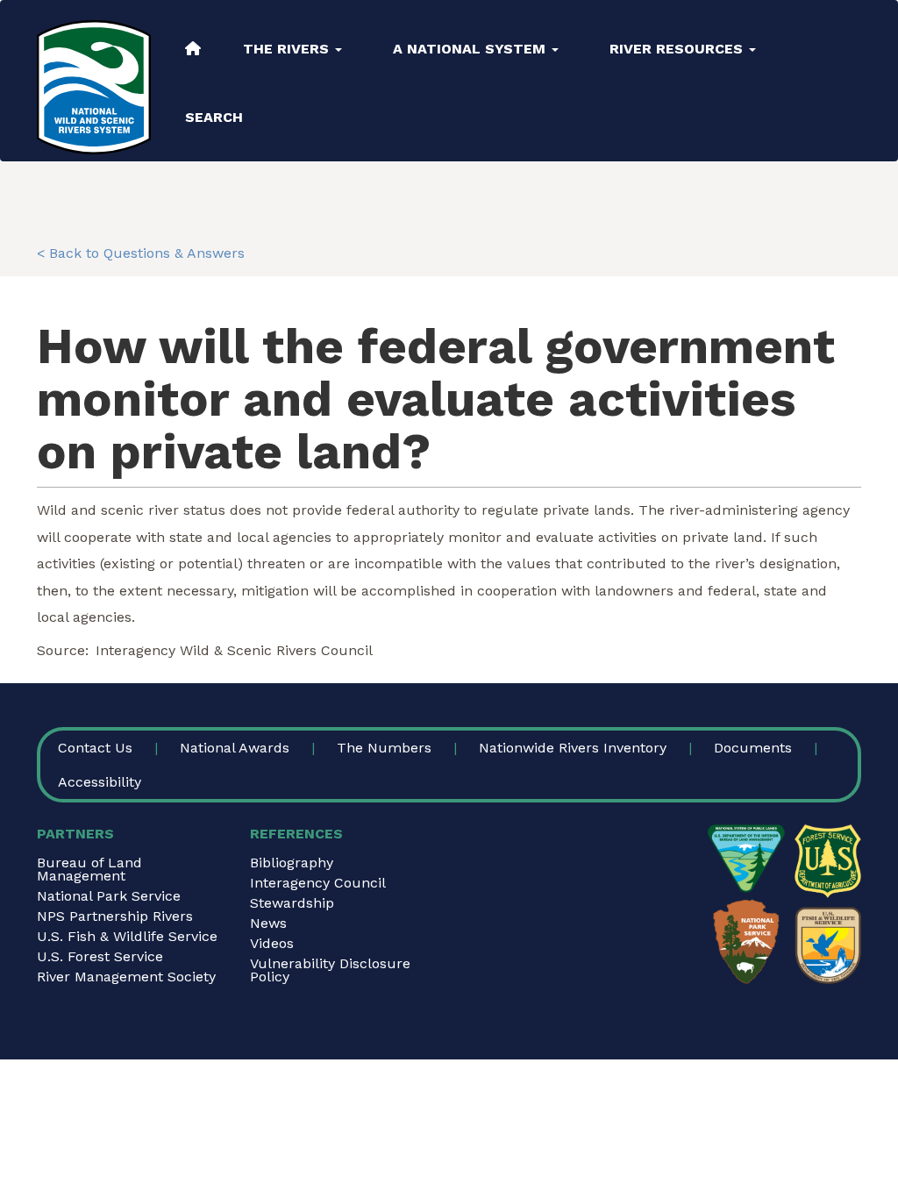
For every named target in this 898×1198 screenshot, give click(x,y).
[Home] (94, 87)
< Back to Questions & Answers (141, 253)
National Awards (234, 747)
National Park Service (109, 895)
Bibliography (291, 862)
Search (214, 117)
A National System (471, 48)
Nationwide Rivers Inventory (572, 747)
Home (192, 48)
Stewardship (292, 902)
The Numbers (384, 747)
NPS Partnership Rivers (115, 916)
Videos (272, 943)
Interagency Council (318, 882)
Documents (753, 747)
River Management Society (126, 976)
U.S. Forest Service (100, 956)
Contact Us (95, 747)
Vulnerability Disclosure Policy (330, 970)
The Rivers (288, 48)
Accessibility (99, 782)
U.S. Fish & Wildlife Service (127, 936)
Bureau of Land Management (89, 869)
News (268, 923)
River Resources (678, 48)
